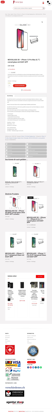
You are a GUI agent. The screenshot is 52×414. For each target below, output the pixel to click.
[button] (3, 2)
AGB (28, 341)
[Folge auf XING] (36, 367)
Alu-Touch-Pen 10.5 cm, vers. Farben (26, 292)
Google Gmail (32, 150)
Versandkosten (12, 69)
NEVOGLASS (35, 138)
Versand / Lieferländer (31, 335)
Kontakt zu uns (31, 362)
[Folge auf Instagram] (31, 367)
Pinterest (10, 147)
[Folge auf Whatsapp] (41, 367)
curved (39, 138)
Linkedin (10, 150)
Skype (9, 156)
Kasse (6, 339)
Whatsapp (10, 153)
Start (6, 14)
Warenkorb (7, 337)
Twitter (30, 144)
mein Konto (7, 335)
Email (30, 147)
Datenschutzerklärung (31, 339)
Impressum (29, 342)
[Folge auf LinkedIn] (38, 367)
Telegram (31, 156)
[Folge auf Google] (33, 367)
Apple (12, 14)
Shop (9, 14)
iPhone (15, 14)
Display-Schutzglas (13, 138)
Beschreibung (10, 95)
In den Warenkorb (19, 85)
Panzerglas (26, 138)
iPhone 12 (19, 14)
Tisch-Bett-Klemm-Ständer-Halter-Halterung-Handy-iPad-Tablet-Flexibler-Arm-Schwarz (16, 294)
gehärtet (43, 138)
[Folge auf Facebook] (28, 367)
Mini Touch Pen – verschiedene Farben (38, 292)
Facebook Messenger (33, 153)
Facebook (10, 144)
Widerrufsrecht (30, 337)
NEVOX (30, 138)
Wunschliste (7, 341)
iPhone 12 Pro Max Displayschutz (28, 14)
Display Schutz (20, 138)
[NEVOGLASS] (12, 72)
